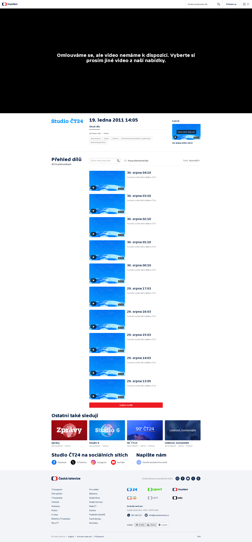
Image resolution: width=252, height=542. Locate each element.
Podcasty (55, 506)
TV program (56, 489)
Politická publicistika (98, 142)
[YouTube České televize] (188, 478)
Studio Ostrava (96, 502)
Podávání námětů (97, 514)
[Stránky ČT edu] (177, 498)
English (71, 536)
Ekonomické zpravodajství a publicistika (136, 138)
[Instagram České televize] (177, 478)
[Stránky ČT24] (132, 490)
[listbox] (151, 525)
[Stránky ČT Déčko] (131, 498)
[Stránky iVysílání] (180, 490)
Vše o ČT (55, 523)
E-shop (54, 514)
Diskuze (115, 138)
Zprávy (106, 138)
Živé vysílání (56, 493)
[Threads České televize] (198, 478)
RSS (199, 536)
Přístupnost (99, 536)
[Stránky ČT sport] (155, 490)
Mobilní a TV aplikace (60, 518)
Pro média (93, 489)
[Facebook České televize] (183, 478)
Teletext (55, 502)
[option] (140, 525)
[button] (186, 133)
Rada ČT (93, 506)
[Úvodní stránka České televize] (66, 478)
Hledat (218, 4)
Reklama (93, 493)
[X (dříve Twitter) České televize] (193, 478)
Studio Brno (94, 497)
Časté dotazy (95, 518)
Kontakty (93, 523)
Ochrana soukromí (84, 536)
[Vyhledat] (118, 161)
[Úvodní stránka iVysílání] (12, 4)
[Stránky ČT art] (153, 498)
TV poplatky (56, 497)
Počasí (54, 510)
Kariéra (92, 510)
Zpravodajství (96, 138)
